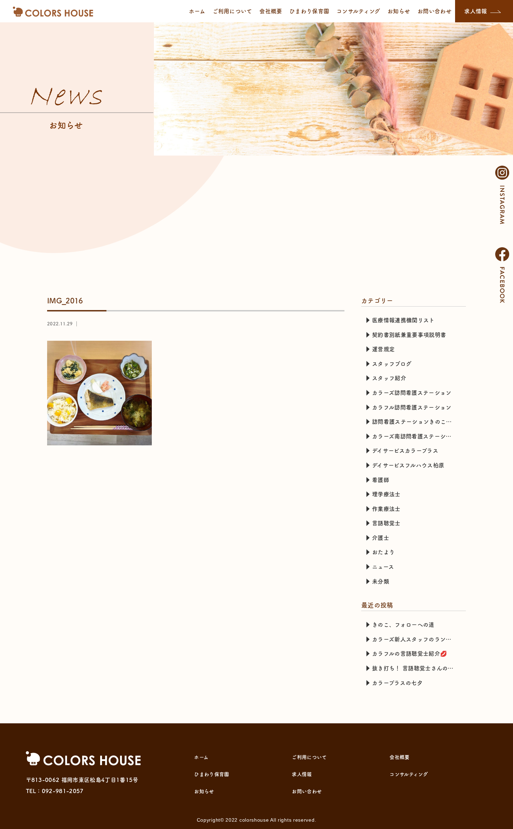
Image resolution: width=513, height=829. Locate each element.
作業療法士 (386, 509)
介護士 (380, 538)
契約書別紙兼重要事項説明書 (409, 335)
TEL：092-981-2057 (55, 791)
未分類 (380, 581)
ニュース (383, 567)
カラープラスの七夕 (397, 683)
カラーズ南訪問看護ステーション (414, 436)
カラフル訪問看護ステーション (411, 407)
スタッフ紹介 (389, 378)
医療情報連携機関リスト (403, 320)
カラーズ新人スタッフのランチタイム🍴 (416, 639)
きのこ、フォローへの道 (403, 624)
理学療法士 (386, 494)
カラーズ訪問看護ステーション (411, 392)
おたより (383, 552)
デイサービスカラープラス (405, 450)
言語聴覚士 (386, 523)
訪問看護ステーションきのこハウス (416, 421)
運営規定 (383, 349)
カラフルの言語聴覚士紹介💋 (409, 653)
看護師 (380, 480)
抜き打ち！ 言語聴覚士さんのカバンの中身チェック (416, 668)
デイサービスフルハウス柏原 (408, 465)
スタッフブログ (391, 364)
